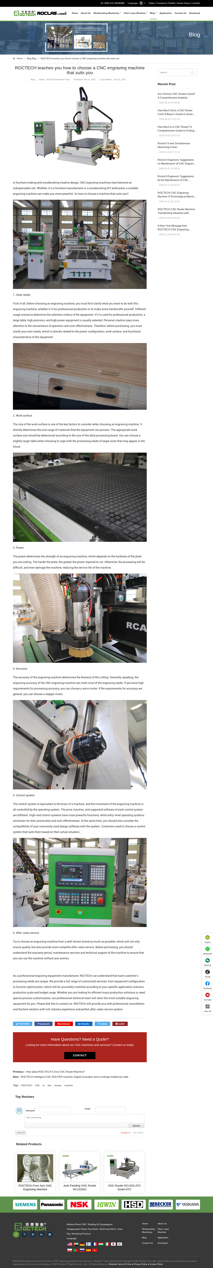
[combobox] (141, 3)
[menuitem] (73, 13)
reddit (121, 1024)
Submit (136, 1125)
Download (194, 13)
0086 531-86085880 (114, 3)
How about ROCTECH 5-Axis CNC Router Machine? (55, 1071)
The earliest (138, 1133)
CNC (37, 1085)
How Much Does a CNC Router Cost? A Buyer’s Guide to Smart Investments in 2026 (175, 114)
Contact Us (180, 13)
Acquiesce (126, 1133)
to (44, 1085)
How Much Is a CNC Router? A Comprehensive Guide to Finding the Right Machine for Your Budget (177, 131)
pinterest (65, 1024)
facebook (44, 1024)
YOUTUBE (23, 1024)
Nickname (30, 1110)
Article (20, 1133)
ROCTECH (26, 1085)
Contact (80, 1055)
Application (166, 13)
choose (57, 1085)
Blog (153, 13)
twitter (103, 1024)
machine (68, 1085)
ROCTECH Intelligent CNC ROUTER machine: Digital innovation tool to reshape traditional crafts (74, 1077)
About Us (86, 13)
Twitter (151, 3)
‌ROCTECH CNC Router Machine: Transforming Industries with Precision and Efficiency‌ (176, 213)
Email (87, 1109)
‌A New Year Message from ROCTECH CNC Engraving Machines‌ (173, 229)
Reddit (171, 3)
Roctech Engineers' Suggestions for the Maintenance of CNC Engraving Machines (176, 180)
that (49, 1085)
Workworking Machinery (107, 13)
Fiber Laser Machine (135, 13)
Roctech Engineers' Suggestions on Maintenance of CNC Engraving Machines (177, 164)
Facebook (162, 3)
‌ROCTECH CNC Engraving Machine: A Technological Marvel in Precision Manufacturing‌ (177, 196)
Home (75, 13)
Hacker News (183, 3)
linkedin (84, 1024)
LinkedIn (196, 3)
